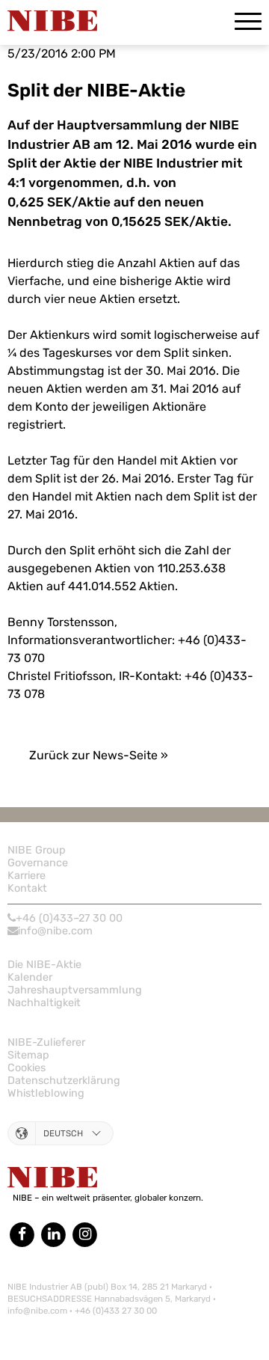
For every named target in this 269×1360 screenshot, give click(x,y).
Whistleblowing (45, 1093)
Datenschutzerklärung (63, 1080)
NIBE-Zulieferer (46, 1042)
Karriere (26, 875)
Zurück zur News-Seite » (98, 755)
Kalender (29, 977)
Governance (37, 863)
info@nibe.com (55, 931)
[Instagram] (85, 1234)
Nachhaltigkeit (44, 1002)
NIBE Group (36, 850)
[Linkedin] (53, 1234)
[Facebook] (23, 1234)
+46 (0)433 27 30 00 (116, 1310)
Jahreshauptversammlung (74, 990)
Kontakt (27, 888)
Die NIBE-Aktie (44, 964)
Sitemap (28, 1055)
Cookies (26, 1068)
